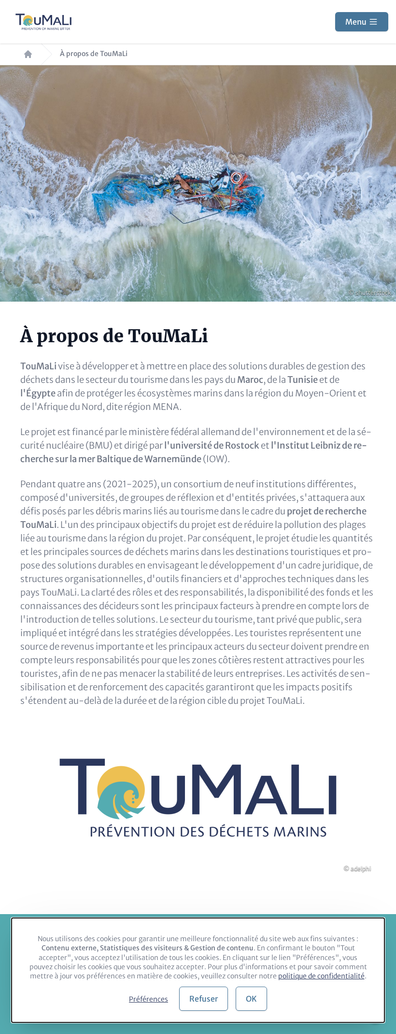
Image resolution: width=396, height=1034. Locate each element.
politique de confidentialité (321, 976)
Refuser (203, 999)
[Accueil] (43, 22)
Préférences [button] (148, 999)
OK (251, 999)
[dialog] (198, 970)
